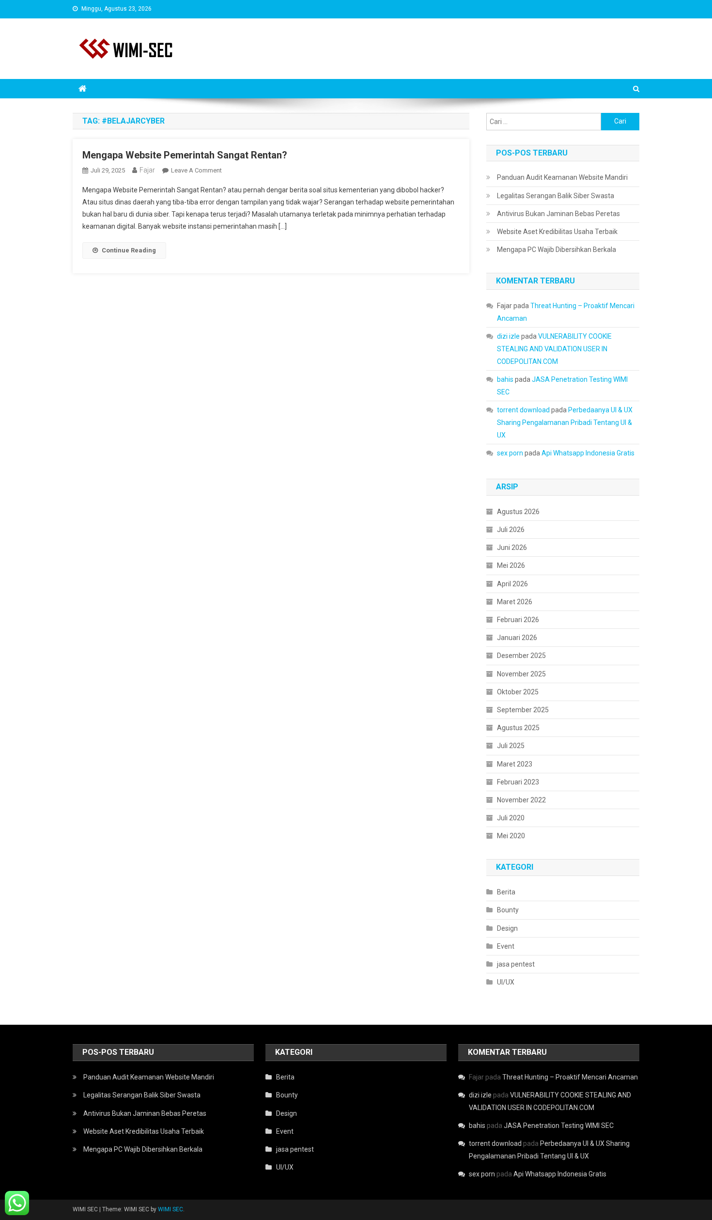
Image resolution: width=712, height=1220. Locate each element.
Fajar (147, 170)
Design (507, 928)
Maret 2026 (514, 602)
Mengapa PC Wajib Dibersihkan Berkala (556, 249)
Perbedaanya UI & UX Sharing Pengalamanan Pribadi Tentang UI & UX (565, 422)
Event (505, 946)
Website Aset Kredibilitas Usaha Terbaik (557, 231)
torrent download (523, 410)
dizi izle (508, 336)
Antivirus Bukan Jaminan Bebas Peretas (558, 214)
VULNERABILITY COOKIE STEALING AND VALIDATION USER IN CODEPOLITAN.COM (554, 348)
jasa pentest (516, 964)
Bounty (508, 910)
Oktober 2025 (518, 692)
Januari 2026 (517, 637)
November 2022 (521, 800)
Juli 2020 (511, 818)
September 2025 (523, 710)
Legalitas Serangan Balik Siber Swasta (555, 196)
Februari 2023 (518, 782)
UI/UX (505, 982)
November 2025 (521, 674)
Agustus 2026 (518, 512)
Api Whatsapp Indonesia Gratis (588, 453)
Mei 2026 (511, 565)
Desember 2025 (521, 655)
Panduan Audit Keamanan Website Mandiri (562, 177)
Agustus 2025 (518, 728)
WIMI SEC (170, 1209)
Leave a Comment (196, 170)
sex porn (510, 453)
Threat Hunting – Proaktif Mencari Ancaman (570, 1077)
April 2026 (512, 584)
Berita (506, 892)
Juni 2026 (512, 547)
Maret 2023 (514, 764)
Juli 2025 (511, 746)
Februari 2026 (518, 620)
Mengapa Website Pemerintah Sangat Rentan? (184, 155)
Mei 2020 (511, 836)
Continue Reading (129, 250)
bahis (505, 379)
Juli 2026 (511, 529)
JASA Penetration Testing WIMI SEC (559, 1125)
